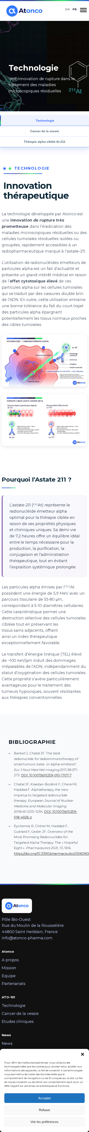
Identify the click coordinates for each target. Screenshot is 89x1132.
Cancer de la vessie (44, 131)
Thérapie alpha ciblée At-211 (44, 141)
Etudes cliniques (17, 1021)
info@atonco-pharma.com (27, 938)
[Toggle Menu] (83, 11)
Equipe (8, 976)
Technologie (45, 120)
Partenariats (13, 983)
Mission (9, 968)
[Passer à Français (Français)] (75, 9)
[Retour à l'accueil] (23, 11)
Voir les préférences (44, 1122)
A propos (10, 960)
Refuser (44, 1110)
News (7, 1043)
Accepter (44, 1098)
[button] (82, 1054)
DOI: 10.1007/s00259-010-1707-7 (46, 775)
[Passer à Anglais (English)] (67, 9)
